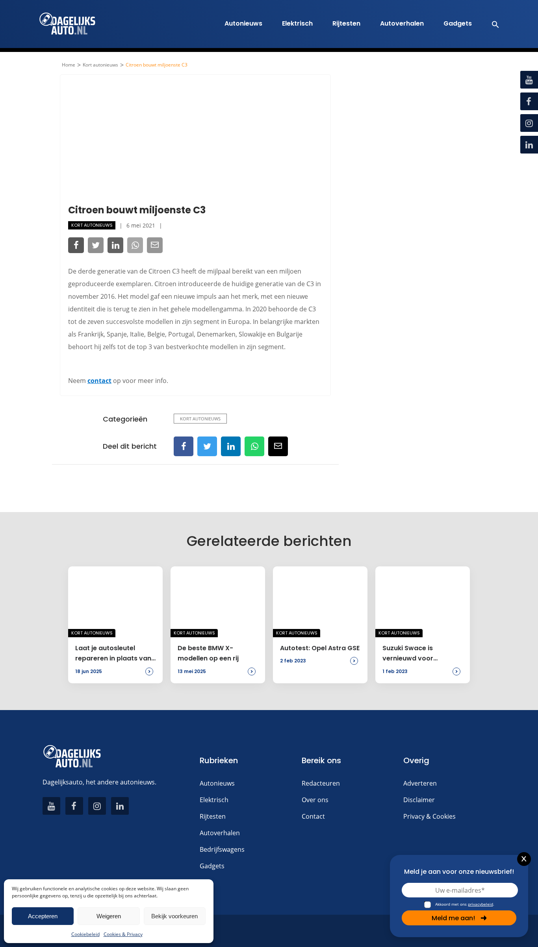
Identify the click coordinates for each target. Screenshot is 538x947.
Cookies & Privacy (123, 934)
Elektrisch (297, 23)
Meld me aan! (453, 918)
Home (68, 65)
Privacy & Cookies (429, 816)
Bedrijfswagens (222, 849)
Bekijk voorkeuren (174, 916)
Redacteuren (321, 783)
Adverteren (420, 783)
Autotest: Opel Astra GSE (320, 648)
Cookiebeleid (85, 934)
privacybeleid (480, 904)
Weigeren (108, 916)
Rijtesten (346, 23)
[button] (491, 24)
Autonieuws (243, 23)
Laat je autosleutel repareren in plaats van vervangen (113, 654)
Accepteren (43, 916)
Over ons (315, 799)
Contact (313, 816)
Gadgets (457, 23)
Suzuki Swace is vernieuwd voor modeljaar (407, 654)
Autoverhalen (402, 23)
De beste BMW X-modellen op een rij (208, 653)
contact (99, 380)
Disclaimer (419, 799)
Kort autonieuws (100, 65)
